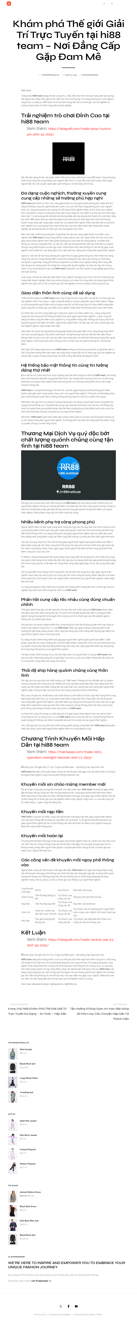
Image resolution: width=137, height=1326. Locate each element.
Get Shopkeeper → (41, 1281)
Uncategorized (90, 75)
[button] (102, 3)
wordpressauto (50, 75)
